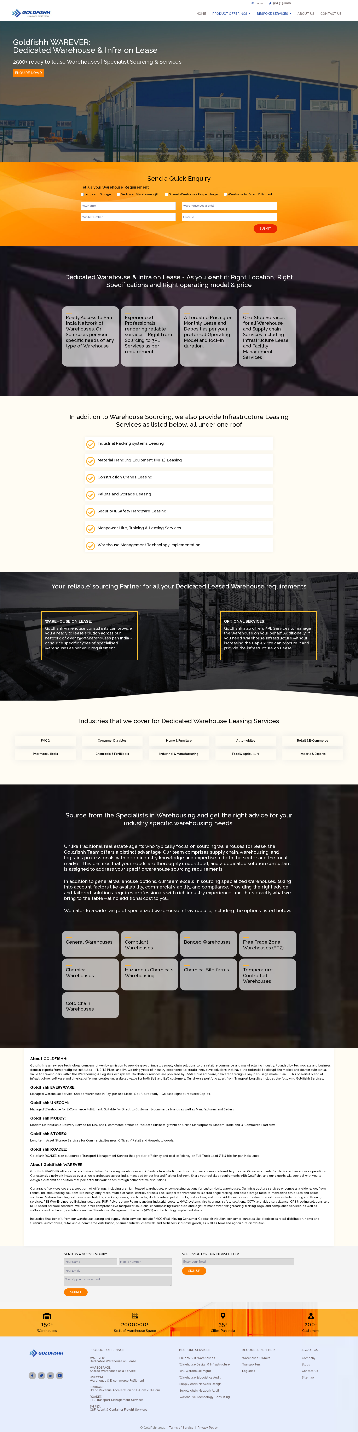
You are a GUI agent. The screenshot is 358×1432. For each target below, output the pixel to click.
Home (201, 14)
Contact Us (331, 14)
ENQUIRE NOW (27, 73)
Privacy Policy (208, 1427)
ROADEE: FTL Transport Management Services (117, 1398)
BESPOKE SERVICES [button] (273, 14)
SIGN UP (194, 1270)
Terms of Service (181, 1427)
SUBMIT (265, 228)
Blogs (306, 1364)
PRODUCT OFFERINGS (107, 1350)
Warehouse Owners (256, 1358)
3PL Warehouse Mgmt (195, 1371)
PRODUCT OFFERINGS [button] (230, 14)
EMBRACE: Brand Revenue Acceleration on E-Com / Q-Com (125, 1389)
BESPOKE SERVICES (194, 1350)
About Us (306, 14)
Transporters (251, 1364)
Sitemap (308, 1377)
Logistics (248, 1371)
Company (309, 1358)
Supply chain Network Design (200, 1384)
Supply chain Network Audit (199, 1390)
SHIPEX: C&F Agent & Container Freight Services (119, 1408)
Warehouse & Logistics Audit (200, 1377)
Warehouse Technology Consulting (204, 1397)
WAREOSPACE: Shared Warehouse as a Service (113, 1369)
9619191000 (282, 3)
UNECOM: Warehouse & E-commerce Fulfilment (117, 1379)
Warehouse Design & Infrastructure (204, 1364)
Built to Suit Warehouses (197, 1358)
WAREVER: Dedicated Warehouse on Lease (113, 1360)
